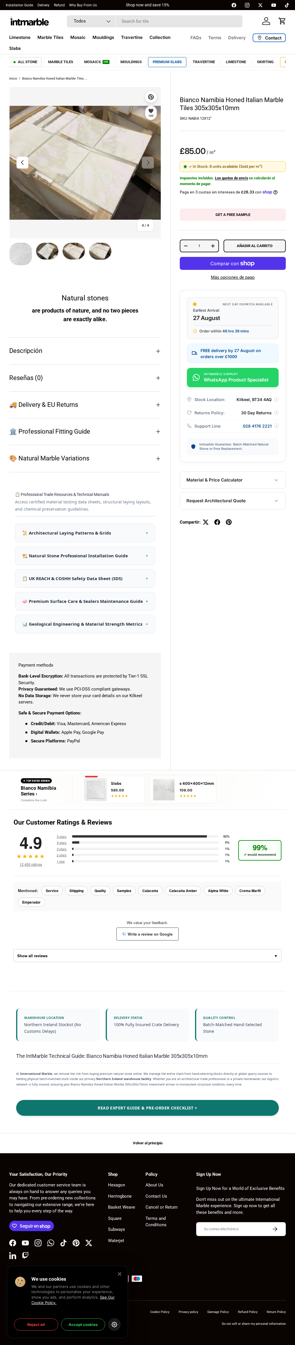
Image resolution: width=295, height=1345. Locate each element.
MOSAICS (96, 62)
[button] (282, 21)
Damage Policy (218, 1312)
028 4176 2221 (257, 426)
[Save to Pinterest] (151, 97)
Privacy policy (188, 1312)
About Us (154, 1185)
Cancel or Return (161, 1207)
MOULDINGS (131, 62)
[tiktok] (287, 5)
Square (115, 1218)
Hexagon (116, 1185)
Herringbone (120, 1196)
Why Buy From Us (83, 5)
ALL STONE (27, 62)
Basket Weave (121, 1207)
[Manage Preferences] (114, 1324)
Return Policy (276, 1312)
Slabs (15, 48)
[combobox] (155, 21)
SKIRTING (265, 62)
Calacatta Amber (183, 890)
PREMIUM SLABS (167, 62)
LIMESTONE (236, 62)
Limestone (20, 37)
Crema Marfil (250, 890)
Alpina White (218, 890)
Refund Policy (248, 1312)
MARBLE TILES (60, 62)
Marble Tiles (50, 37)
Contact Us (156, 1196)
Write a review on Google (147, 934)
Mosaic (78, 37)
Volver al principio (147, 1143)
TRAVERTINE (204, 62)
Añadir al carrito (255, 246)
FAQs (195, 37)
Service (52, 890)
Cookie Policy (159, 1312)
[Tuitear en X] (205, 522)
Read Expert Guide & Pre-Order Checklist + (147, 1108)
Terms (214, 37)
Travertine (132, 37)
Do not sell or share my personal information (254, 1324)
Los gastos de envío (231, 178)
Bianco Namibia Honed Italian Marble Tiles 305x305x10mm (54, 78)
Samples (124, 890)
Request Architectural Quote (216, 500)
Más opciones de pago (233, 277)
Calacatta (150, 890)
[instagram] (247, 5)
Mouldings (103, 37)
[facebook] (234, 5)
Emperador (31, 902)
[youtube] (273, 5)
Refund (59, 5)
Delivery (43, 5)
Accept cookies (83, 1324)
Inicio (13, 78)
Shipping (76, 890)
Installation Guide (19, 5)
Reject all (36, 1324)
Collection (160, 37)
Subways (116, 1229)
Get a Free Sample (232, 214)
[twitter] (260, 5)
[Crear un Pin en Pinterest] (229, 522)
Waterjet (116, 1240)
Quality (100, 890)
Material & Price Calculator (214, 480)
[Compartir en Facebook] (217, 522)
